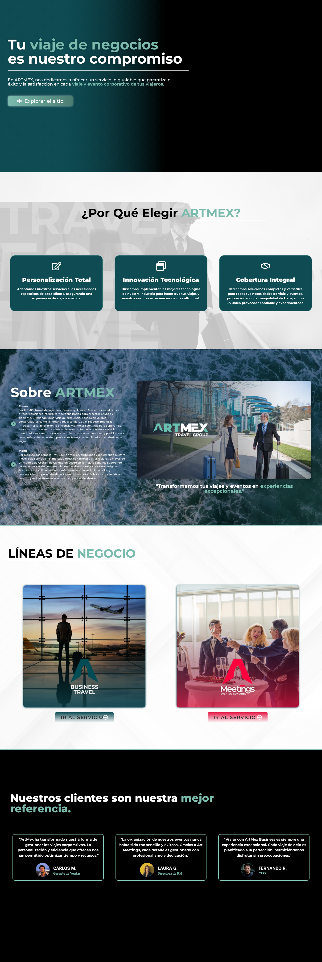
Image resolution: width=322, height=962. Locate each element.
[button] (84, 717)
